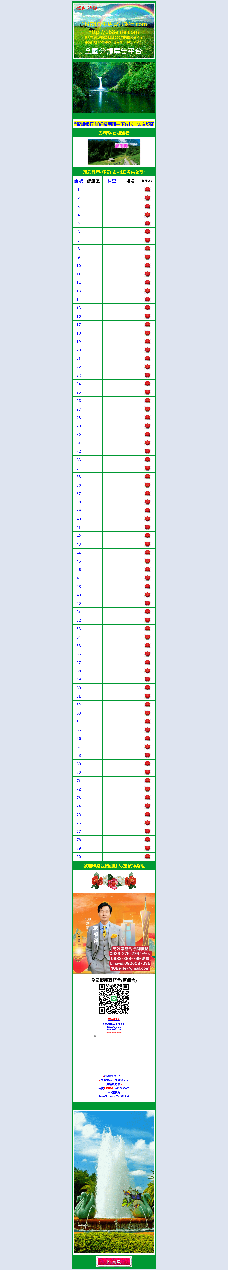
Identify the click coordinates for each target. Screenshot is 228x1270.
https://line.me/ (114, 1027)
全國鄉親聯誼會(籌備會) (114, 1024)
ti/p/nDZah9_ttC (114, 1029)
